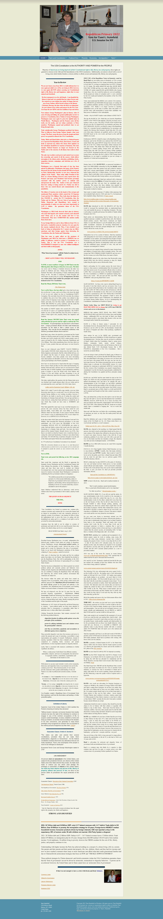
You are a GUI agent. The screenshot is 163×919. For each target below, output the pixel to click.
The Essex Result (61, 787)
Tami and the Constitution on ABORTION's (102, 474)
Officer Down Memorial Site (97, 599)
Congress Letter (46, 874)
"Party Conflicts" (53, 552)
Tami (113, 58)
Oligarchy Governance (47, 878)
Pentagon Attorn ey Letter (48, 885)
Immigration (103, 58)
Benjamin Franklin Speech (48, 797)
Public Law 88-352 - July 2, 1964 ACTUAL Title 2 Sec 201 (103, 426)
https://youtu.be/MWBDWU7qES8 (102, 281)
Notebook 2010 (45, 888)
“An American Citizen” (47, 784)
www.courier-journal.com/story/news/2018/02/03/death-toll (100, 568)
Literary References (47, 881)
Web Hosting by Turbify (83, 910)
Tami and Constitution (57, 58)
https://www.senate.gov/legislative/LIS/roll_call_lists (102, 478)
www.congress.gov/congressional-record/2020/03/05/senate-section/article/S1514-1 (103, 679)
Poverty (84, 58)
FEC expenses (98, 648)
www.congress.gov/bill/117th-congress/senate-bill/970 (102, 232)
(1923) (73, 725)
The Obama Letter (60, 287)
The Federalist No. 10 (55, 794)
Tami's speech (109, 196)
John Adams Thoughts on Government (51, 791)
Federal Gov (73, 58)
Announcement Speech (60, 534)
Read (92, 662)
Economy (93, 58)
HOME (43, 58)
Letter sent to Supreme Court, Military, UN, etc (60, 387)
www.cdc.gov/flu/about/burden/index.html (96, 555)
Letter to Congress (55, 805)
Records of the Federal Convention (63, 781)
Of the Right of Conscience (48, 800)
